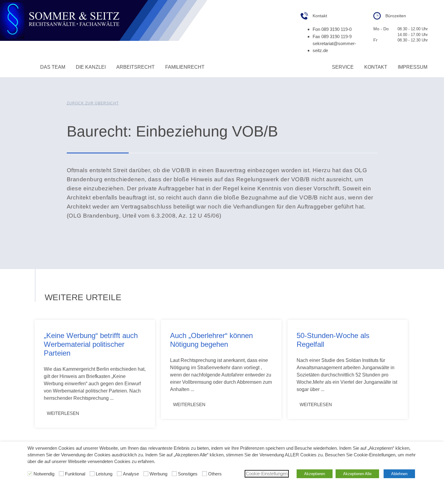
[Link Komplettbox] (95, 373)
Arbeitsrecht (135, 67)
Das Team (52, 67)
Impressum (412, 67)
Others (215, 474)
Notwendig (44, 474)
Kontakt (375, 67)
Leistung (104, 474)
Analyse (131, 474)
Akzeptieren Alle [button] (357, 474)
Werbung (158, 474)
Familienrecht (184, 67)
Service (343, 67)
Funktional (75, 474)
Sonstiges (188, 474)
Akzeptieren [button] (314, 474)
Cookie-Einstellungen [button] (267, 473)
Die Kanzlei (91, 67)
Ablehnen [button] (399, 474)
